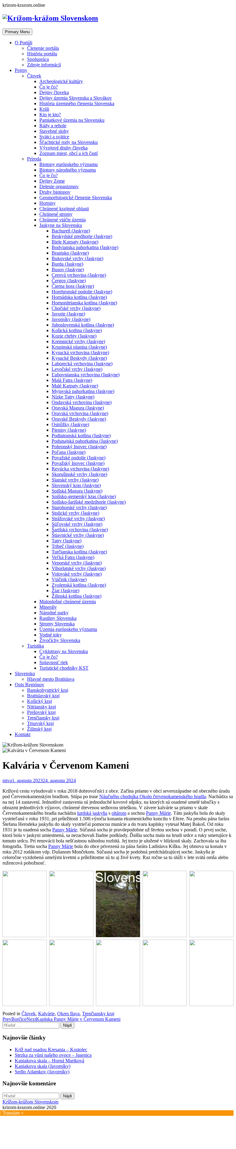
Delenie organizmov (59, 186)
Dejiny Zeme (52, 181)
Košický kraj (39, 701)
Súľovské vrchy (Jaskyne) (77, 524)
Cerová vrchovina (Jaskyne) (79, 275)
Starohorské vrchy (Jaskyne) (79, 507)
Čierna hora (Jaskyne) (73, 286)
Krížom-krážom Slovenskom (30, 1101)
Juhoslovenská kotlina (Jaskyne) (83, 324)
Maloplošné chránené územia (67, 601)
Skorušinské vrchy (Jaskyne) (79, 474)
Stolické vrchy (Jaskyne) (75, 513)
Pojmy (21, 70)
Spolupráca (38, 59)
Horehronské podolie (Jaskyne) (82, 291)
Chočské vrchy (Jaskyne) (76, 308)
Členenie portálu (43, 48)
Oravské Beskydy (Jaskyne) (79, 419)
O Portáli (23, 42)
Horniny (47, 203)
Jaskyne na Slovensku (60, 225)
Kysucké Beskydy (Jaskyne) (79, 358)
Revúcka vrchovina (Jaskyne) (80, 468)
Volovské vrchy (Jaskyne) (77, 573)
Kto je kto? (50, 114)
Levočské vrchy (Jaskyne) (77, 369)
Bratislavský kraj (43, 695)
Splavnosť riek (53, 662)
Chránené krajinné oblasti (64, 208)
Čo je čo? (48, 86)
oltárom (119, 813)
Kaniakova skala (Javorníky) (42, 1066)
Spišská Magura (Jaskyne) (77, 490)
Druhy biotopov (54, 192)
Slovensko (25, 673)
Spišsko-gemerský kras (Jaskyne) (84, 496)
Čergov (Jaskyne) (69, 280)
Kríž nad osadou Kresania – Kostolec (51, 1049)
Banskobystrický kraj (47, 690)
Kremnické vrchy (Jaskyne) (78, 341)
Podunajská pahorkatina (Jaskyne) (85, 441)
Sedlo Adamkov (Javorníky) (42, 1071)
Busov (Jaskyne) (68, 269)
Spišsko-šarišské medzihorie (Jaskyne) (89, 502)
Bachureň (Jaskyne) (71, 230)
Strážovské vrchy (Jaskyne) (78, 518)
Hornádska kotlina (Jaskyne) (79, 297)
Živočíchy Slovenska (59, 640)
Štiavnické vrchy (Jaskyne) (78, 535)
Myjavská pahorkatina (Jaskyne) (83, 391)
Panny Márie (158, 813)
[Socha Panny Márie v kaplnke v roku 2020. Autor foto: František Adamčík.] (118, 973)
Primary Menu (17, 32)
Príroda (34, 158)
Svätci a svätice (54, 136)
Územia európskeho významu (68, 629)
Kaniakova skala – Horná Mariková (49, 1060)
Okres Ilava (68, 1013)
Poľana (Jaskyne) (68, 452)
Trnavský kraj (40, 723)
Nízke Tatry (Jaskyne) (73, 396)
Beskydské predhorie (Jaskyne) (82, 236)
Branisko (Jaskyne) (70, 253)
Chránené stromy (56, 214)
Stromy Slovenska (57, 623)
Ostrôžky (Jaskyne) (70, 424)
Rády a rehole (52, 125)
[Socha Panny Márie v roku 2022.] (71, 973)
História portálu (42, 53)
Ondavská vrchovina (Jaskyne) (82, 402)
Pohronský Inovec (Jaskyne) (79, 446)
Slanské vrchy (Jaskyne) (75, 479)
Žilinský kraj (39, 728)
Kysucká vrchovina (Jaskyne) (80, 352)
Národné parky (54, 612)
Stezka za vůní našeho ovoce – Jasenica (53, 1055)
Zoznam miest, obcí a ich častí (68, 153)
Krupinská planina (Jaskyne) (79, 347)
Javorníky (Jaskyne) (71, 319)
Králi (44, 109)
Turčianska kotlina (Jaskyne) (79, 551)
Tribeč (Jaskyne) (68, 546)
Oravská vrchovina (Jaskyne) (80, 413)
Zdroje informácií (44, 64)
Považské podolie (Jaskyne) (78, 457)
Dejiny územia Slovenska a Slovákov (75, 98)
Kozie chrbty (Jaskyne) (74, 336)
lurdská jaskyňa (92, 813)
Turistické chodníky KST (63, 668)
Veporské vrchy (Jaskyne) (77, 562)
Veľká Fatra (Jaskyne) (73, 557)
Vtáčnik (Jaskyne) (69, 579)
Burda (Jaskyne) (67, 264)
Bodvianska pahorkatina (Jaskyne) (85, 247)
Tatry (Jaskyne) (66, 540)
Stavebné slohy (54, 131)
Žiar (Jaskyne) (65, 590)
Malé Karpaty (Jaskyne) (75, 385)
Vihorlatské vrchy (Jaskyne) (79, 568)
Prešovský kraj (41, 712)
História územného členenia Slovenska (76, 103)
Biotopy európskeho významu (68, 164)
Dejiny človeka (54, 92)
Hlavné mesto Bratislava (50, 679)
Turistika (35, 645)
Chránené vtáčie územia (62, 219)
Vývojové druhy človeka (63, 147)
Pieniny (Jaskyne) (69, 430)
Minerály (48, 607)
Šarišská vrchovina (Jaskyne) (80, 529)
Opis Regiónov (29, 684)
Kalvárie (46, 1013)
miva (7, 780)
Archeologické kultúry (61, 81)
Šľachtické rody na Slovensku (68, 142)
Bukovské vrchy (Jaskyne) (77, 258)
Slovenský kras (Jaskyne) (76, 485)
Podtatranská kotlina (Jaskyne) (81, 435)
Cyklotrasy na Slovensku (63, 651)
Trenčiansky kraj (43, 717)
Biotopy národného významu (67, 169)
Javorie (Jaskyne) (68, 313)
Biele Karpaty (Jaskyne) (75, 241)
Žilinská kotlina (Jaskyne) (76, 596)
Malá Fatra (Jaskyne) (72, 380)
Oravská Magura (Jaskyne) (78, 407)
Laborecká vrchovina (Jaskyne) (82, 363)
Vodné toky (50, 634)
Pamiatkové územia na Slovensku (71, 120)
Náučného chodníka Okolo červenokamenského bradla (152, 796)
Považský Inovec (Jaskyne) (78, 463)
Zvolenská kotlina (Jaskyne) (79, 585)
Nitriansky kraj (41, 706)
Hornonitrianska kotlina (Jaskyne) (84, 302)
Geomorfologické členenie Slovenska (75, 197)
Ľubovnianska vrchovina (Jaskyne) (86, 374)
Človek (34, 75)
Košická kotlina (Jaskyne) (77, 330)
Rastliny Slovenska (58, 618)
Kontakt (22, 734)
